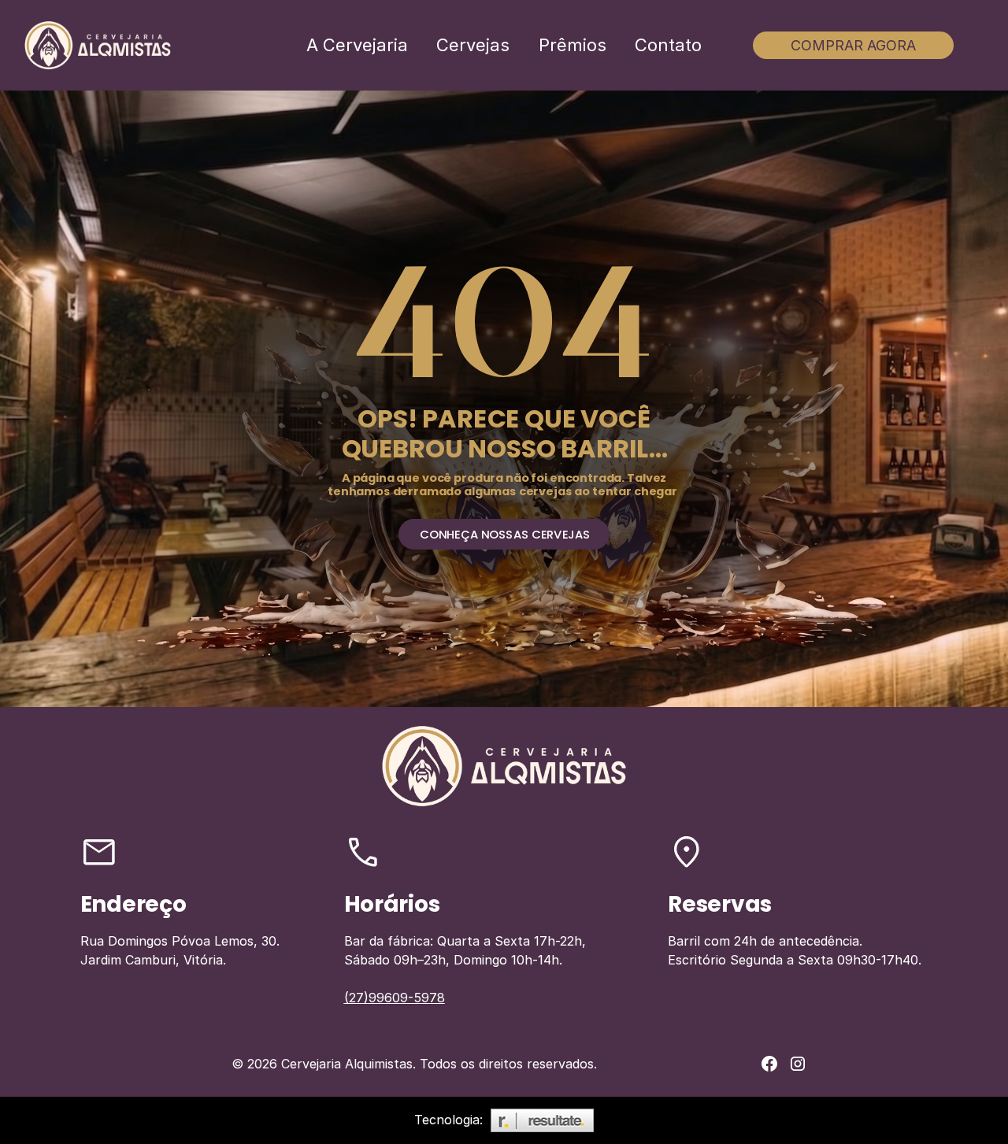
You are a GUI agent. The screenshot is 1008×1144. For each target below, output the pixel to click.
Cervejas (473, 45)
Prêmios (572, 45)
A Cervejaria (357, 45)
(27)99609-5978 (394, 997)
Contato (668, 45)
